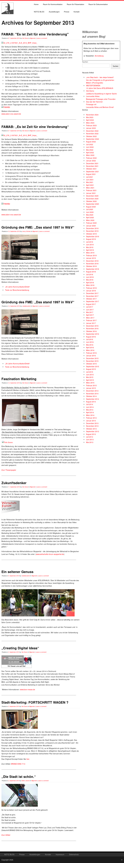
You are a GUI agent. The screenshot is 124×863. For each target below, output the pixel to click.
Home (36, 4)
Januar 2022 (91, 160)
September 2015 (92, 366)
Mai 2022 (89, 150)
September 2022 (92, 139)
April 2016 (90, 347)
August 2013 (91, 434)
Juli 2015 (89, 372)
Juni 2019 (90, 244)
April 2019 (90, 250)
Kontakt (76, 12)
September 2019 (92, 236)
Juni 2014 (90, 407)
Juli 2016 (89, 339)
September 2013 (92, 431)
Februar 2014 (91, 418)
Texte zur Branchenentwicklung (17, 290)
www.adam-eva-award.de (11, 114)
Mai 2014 (89, 410)
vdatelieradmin (26, 306)
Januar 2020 (91, 225)
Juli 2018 (89, 274)
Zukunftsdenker (14, 482)
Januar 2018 (91, 290)
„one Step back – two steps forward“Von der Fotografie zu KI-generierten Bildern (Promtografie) (100, 80)
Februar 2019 (91, 255)
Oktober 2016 (91, 331)
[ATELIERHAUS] (7, 16)
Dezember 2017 (92, 293)
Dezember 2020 (92, 196)
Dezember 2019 (92, 228)
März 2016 (90, 350)
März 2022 (90, 155)
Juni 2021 (90, 179)
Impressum (60, 854)
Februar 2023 (91, 125)
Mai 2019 (89, 247)
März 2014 (90, 415)
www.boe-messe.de (27, 689)
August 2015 (91, 369)
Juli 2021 (89, 177)
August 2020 (91, 206)
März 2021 (90, 187)
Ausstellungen (54, 12)
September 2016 (92, 334)
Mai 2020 (89, 215)
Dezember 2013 (92, 423)
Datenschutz (74, 854)
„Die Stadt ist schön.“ (18, 776)
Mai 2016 (89, 345)
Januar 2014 (91, 420)
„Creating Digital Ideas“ (20, 648)
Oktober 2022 (91, 136)
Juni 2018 (90, 277)
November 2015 (92, 361)
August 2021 (91, 174)
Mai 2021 (89, 182)
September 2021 (92, 171)
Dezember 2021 (92, 163)
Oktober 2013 (91, 429)
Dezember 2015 (92, 358)
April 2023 (90, 120)
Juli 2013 (89, 437)
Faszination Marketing (18, 378)
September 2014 (92, 399)
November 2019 (92, 231)
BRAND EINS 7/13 (18, 764)
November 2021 (92, 166)
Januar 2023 (91, 128)
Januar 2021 (91, 193)
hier (27, 759)
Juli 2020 (89, 209)
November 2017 (92, 296)
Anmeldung (99, 56)
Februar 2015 (91, 385)
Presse (66, 12)
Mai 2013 (89, 442)
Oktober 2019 (91, 234)
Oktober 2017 (91, 299)
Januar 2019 (91, 258)
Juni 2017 (90, 309)
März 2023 (90, 123)
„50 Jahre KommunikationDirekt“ (17, 287)
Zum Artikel (5, 835)
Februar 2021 (91, 190)
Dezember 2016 (92, 326)
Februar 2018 (91, 288)
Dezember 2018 (92, 261)
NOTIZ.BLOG (39, 12)
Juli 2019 (89, 242)
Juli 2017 (89, 307)
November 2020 (92, 198)
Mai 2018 (89, 280)
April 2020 (90, 217)
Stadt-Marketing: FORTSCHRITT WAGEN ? (34, 702)
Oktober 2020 (91, 201)
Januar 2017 (91, 323)
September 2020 (92, 204)
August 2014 (91, 401)
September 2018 (92, 269)
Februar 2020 (91, 223)
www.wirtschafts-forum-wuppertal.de (50, 554)
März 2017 (90, 317)
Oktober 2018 (91, 266)
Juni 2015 (90, 374)
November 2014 (92, 393)
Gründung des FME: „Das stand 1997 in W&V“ (37, 227)
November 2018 (92, 263)
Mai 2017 (89, 312)
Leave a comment (42, 38)
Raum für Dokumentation (98, 4)
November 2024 (92, 114)
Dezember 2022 (92, 131)
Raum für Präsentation (75, 4)
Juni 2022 (90, 147)
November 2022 (92, 133)
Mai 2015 (89, 377)
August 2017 (91, 304)
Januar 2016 (91, 355)
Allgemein (32, 38)
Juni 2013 (90, 439)
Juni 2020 (90, 212)
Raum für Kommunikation (52, 4)
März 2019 (90, 252)
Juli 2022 (89, 144)
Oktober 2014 (91, 396)
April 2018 (90, 282)
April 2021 (90, 185)
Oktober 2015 (91, 363)
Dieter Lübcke (25, 780)
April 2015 (90, 380)
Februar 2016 (91, 353)
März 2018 (90, 285)
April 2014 (90, 412)
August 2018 (91, 271)
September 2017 (92, 301)
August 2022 (91, 141)
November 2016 (92, 328)
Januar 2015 (91, 388)
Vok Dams (25, 38)
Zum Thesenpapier (8, 470)
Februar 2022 (91, 158)
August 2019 (91, 239)
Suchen (85, 62)
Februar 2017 (91, 320)
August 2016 (91, 336)
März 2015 (90, 382)
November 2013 (92, 426)
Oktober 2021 (91, 168)
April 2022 (90, 152)
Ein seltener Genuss (17, 571)
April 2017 (90, 315)
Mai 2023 (89, 117)
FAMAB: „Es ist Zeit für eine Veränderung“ (35, 126)
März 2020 (90, 220)
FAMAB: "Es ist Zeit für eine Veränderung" (35, 34)
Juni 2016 (90, 342)
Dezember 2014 (92, 391)
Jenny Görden (26, 231)
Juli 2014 (89, 404)
